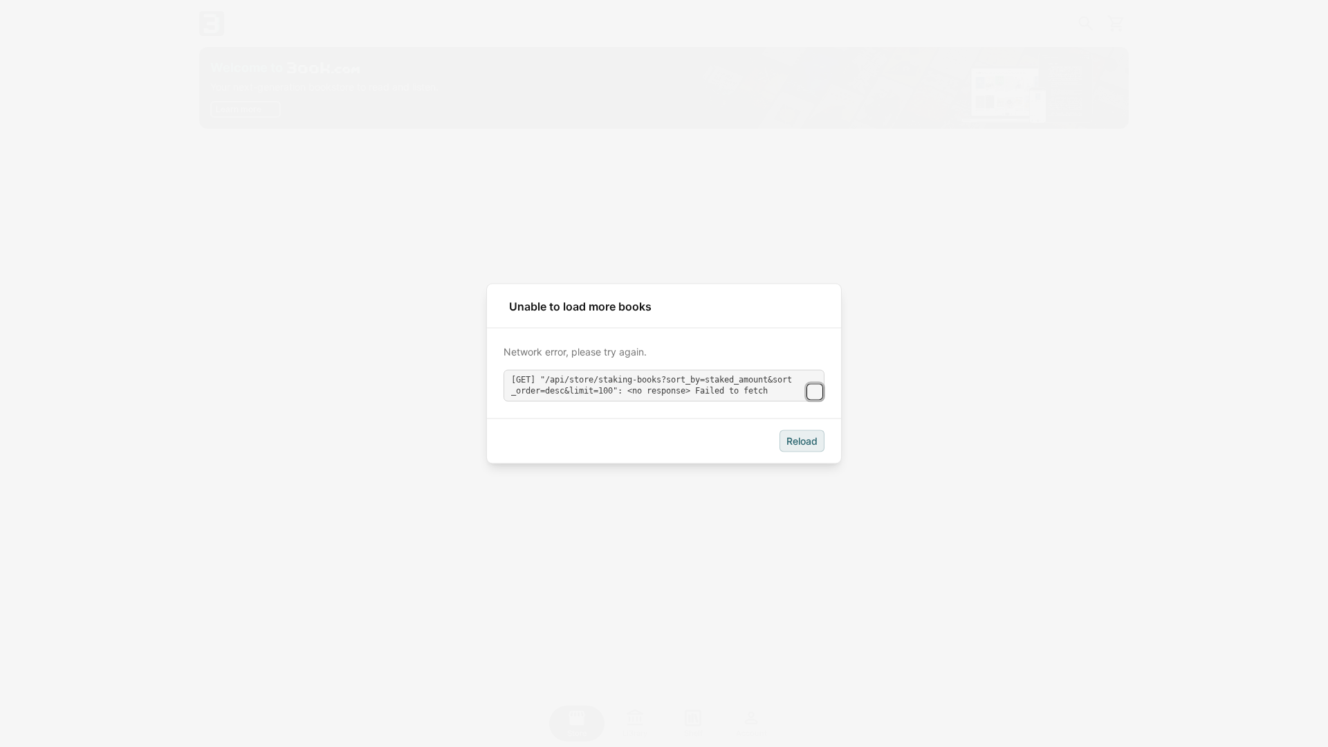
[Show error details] (814, 391)
